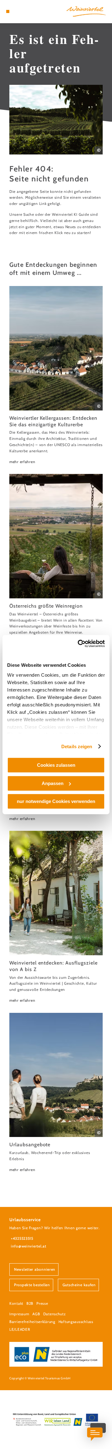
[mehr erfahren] (56, 375)
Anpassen (52, 783)
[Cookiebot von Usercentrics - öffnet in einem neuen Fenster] (79, 644)
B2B (29, 1303)
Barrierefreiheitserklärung (32, 1321)
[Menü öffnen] (7, 11)
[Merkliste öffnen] (21, 11)
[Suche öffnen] (26, 11)
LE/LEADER (19, 1329)
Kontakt (16, 1303)
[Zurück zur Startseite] (86, 11)
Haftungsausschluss (75, 1321)
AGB (36, 1314)
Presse (42, 1303)
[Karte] (17, 11)
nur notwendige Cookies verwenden (56, 801)
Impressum (19, 1314)
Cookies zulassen (56, 765)
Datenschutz (54, 1314)
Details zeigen (76, 746)
